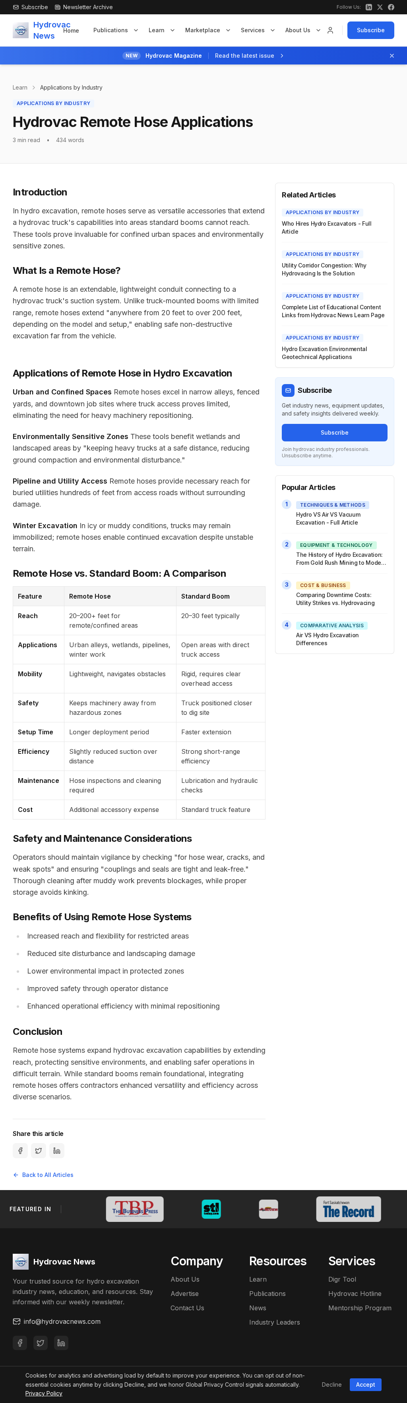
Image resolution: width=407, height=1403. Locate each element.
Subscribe (371, 30)
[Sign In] (330, 30)
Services (253, 30)
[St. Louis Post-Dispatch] (143, 1209)
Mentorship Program (359, 1308)
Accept (365, 1384)
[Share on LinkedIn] (56, 1150)
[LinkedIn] (61, 1343)
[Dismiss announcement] (392, 55)
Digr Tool (342, 1279)
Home (71, 30)
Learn (157, 30)
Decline (332, 1384)
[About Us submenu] (318, 30)
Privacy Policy (43, 1393)
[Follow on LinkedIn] (369, 7)
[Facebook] (20, 1343)
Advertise (185, 1294)
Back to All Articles (48, 1174)
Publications (110, 30)
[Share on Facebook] (20, 1150)
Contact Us (187, 1308)
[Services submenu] (272, 30)
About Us (297, 30)
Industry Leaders (274, 1322)
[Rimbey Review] (200, 1209)
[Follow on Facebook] (391, 7)
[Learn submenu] (172, 30)
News (257, 1308)
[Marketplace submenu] (228, 30)
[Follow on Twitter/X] (380, 7)
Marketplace (202, 30)
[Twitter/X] (40, 1343)
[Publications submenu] (136, 30)
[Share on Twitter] (38, 1150)
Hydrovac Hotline (355, 1294)
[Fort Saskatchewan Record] (280, 1209)
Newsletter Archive (88, 7)
